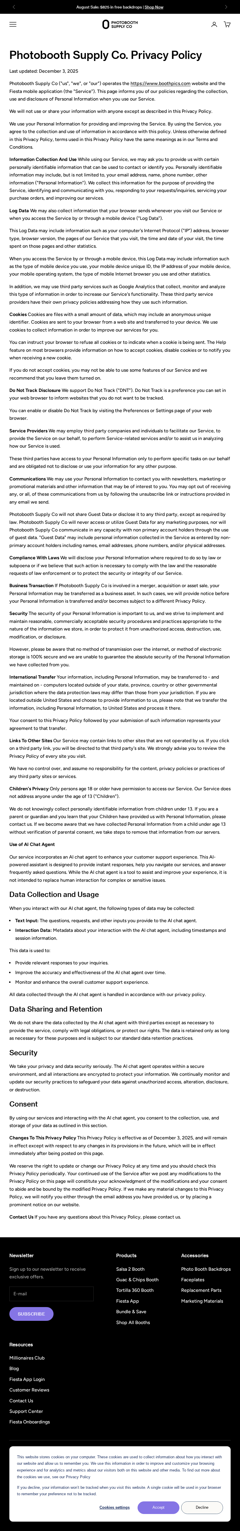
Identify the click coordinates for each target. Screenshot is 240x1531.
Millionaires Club (26, 1358)
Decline (202, 1507)
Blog (14, 1368)
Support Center (26, 1411)
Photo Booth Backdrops (206, 1269)
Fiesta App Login (27, 1379)
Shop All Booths (133, 1322)
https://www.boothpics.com (161, 83)
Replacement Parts (201, 1290)
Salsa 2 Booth (130, 1269)
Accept (158, 1507)
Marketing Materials (202, 1301)
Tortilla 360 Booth (135, 1290)
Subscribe (31, 1313)
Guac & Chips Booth (137, 1279)
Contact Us (21, 1400)
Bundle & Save (131, 1311)
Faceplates (192, 1279)
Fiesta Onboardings (29, 1422)
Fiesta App (127, 1301)
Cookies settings (115, 1507)
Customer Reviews (29, 1390)
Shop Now (154, 7)
